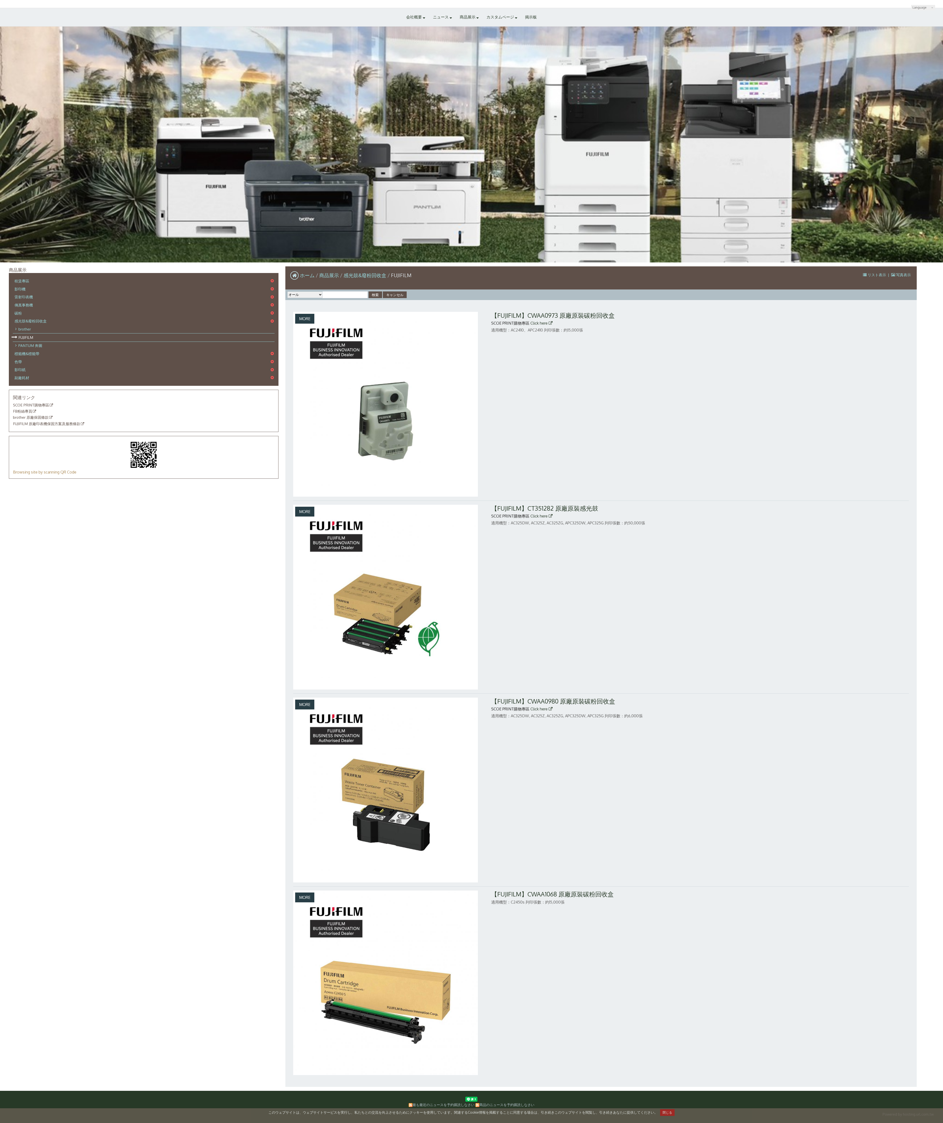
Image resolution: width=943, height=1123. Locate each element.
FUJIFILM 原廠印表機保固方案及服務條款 (46, 424)
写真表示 (903, 275)
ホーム (307, 275)
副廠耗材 (21, 377)
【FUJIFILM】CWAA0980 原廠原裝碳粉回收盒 (553, 701)
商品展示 (329, 275)
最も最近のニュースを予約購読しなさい (443, 1104)
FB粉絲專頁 (22, 411)
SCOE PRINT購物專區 (31, 405)
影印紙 (20, 369)
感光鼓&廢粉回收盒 (30, 320)
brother (24, 329)
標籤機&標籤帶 (26, 353)
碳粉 (18, 313)
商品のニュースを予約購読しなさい (506, 1104)
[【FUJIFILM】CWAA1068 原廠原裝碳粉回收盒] (385, 983)
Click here (539, 323)
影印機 (20, 289)
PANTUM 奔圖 (30, 345)
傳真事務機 (23, 304)
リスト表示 (877, 275)
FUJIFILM (25, 337)
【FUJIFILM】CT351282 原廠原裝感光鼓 (544, 508)
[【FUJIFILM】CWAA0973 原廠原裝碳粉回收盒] (385, 404)
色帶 (18, 361)
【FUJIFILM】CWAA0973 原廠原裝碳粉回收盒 (553, 315)
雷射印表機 (23, 296)
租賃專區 (21, 280)
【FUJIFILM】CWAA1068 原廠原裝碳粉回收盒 (552, 894)
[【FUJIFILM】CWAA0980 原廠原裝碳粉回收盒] (385, 790)
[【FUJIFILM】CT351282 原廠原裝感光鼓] (385, 597)
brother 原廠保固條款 (31, 417)
